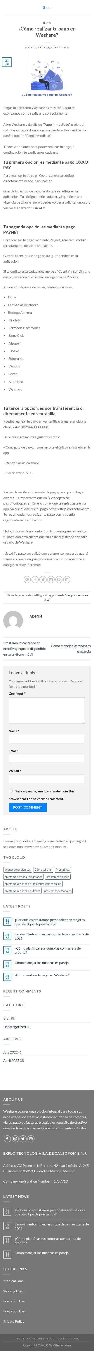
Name (14, 731)
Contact (64, 1338)
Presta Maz (63, 595)
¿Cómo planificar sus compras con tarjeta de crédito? (48, 950)
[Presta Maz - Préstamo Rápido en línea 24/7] (47, 8)
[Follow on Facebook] (7, 1138)
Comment (17, 693)
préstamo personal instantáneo (23, 877)
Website (15, 771)
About (19, 1338)
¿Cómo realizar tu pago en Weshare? (42, 975)
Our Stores (35, 1338)
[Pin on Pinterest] (59, 579)
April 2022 (11, 1060)
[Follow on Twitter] (23, 1138)
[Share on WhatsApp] (27, 579)
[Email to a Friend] (51, 579)
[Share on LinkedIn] (66, 579)
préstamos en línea (57, 877)
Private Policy (13, 1321)
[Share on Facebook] (35, 579)
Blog (47, 23)
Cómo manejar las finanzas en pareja (42, 962)
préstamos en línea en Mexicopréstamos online (33, 883)
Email (13, 751)
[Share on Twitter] (43, 579)
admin (65, 47)
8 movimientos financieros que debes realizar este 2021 (52, 936)
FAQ (77, 1338)
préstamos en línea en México (22, 891)
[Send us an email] (31, 1138)
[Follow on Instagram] (15, 1138)
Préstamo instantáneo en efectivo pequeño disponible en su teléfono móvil (24, 648)
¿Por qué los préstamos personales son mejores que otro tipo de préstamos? (50, 922)
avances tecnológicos (18, 869)
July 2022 (10, 1052)
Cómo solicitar (43, 869)
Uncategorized (14, 1027)
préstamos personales (57, 891)
